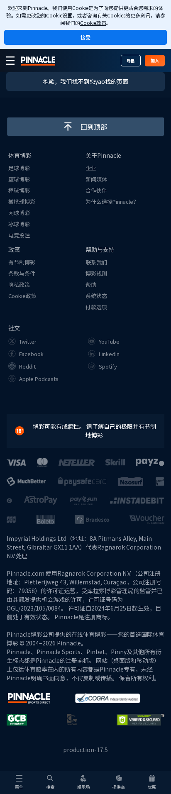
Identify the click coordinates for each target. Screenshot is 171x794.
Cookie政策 (93, 22)
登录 (131, 61)
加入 (155, 60)
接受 (85, 37)
